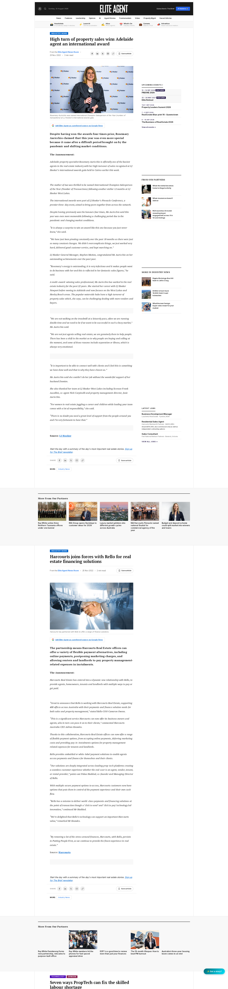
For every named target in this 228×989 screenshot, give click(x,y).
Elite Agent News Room (68, 52)
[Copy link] (113, 54)
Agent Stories (110, 18)
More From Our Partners (53, 498)
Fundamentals (125, 18)
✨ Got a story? (214, 971)
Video (137, 18)
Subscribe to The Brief (165, 9)
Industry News (59, 33)
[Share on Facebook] (92, 54)
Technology (58, 977)
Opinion (92, 18)
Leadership (80, 18)
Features (68, 18)
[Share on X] (103, 54)
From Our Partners (153, 179)
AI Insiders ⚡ (183, 9)
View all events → (149, 127)
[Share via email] (108, 54)
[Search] (45, 9)
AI (100, 18)
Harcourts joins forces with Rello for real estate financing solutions (90, 559)
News (58, 18)
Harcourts (65, 852)
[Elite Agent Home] (114, 8)
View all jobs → (150, 442)
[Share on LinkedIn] (97, 54)
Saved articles (166, 18)
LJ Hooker (65, 435)
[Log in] (40, 9)
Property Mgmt (150, 18)
